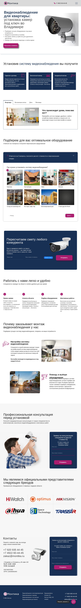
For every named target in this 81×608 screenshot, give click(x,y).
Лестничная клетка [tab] (20, 102)
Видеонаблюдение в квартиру (29, 595)
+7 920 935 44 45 (71, 593)
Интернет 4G (47, 595)
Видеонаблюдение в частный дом (30, 597)
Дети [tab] (30, 102)
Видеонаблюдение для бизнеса (30, 599)
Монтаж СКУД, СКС (49, 597)
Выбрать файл (48, 257)
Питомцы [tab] (38, 102)
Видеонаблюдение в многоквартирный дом (32, 593)
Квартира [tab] (8, 102)
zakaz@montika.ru (70, 599)
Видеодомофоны (48, 593)
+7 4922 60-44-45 (61, 3)
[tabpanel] (40, 116)
